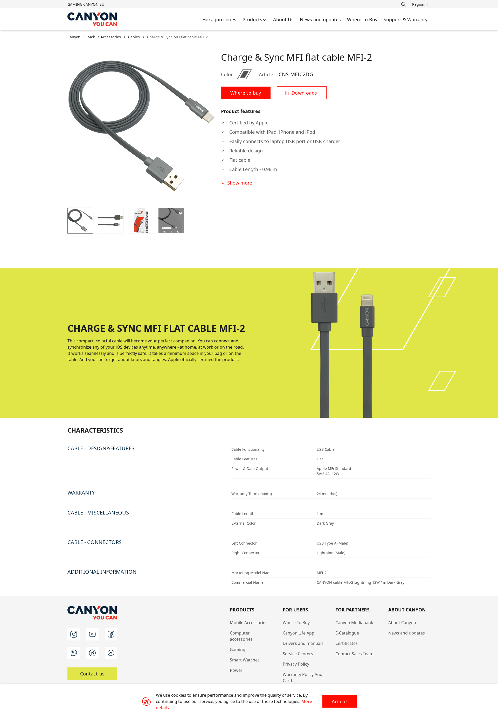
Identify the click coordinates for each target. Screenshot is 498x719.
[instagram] (73, 634)
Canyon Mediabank (354, 622)
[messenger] (111, 653)
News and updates (406, 633)
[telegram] (92, 653)
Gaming (237, 649)
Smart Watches (245, 660)
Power (236, 670)
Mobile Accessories (248, 622)
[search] (403, 4)
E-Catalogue (347, 633)
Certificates (346, 643)
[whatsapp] (73, 653)
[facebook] (111, 634)
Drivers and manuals (303, 643)
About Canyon (402, 622)
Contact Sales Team (354, 654)
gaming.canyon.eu (85, 4)
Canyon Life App (298, 633)
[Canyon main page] (92, 19)
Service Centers (298, 654)
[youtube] (92, 634)
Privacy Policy (296, 664)
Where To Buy (296, 622)
